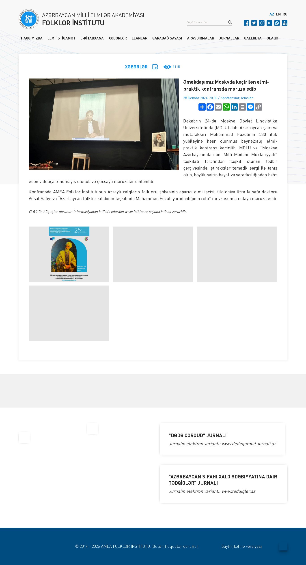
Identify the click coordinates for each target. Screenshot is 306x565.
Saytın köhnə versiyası (242, 546)
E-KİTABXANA (92, 38)
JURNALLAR (229, 38)
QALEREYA (253, 38)
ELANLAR (139, 38)
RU (285, 14)
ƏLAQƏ (272, 38)
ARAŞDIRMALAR (200, 38)
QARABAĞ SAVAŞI (167, 38)
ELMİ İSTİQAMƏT (61, 38)
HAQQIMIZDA (32, 38)
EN (278, 14)
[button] (230, 22)
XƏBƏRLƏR (118, 38)
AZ (271, 14)
